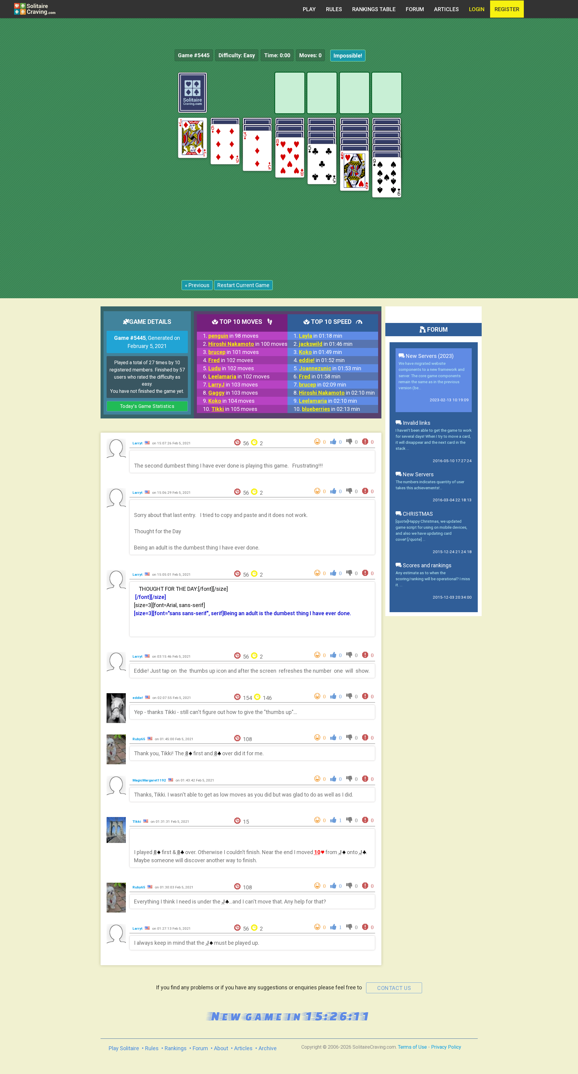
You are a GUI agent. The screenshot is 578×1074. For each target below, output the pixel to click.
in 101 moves (233, 352)
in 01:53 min (330, 368)
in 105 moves (234, 409)
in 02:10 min (337, 393)
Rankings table (374, 9)
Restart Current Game (243, 285)
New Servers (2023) (429, 356)
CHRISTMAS (417, 514)
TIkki (137, 821)
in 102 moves (230, 360)
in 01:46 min (326, 344)
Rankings (176, 1048)
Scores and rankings (427, 565)
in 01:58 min (319, 376)
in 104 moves (231, 401)
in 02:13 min (331, 409)
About (221, 1048)
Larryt (137, 443)
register (507, 9)
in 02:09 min (322, 384)
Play (309, 9)
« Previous (197, 285)
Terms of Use (412, 1047)
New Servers (418, 474)
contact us (394, 988)
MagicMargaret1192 (149, 780)
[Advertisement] (533, 162)
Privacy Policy (446, 1047)
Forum (415, 9)
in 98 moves (233, 336)
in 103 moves (233, 384)
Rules (334, 9)
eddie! (138, 698)
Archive (268, 1048)
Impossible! (348, 55)
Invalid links (416, 423)
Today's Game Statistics (147, 406)
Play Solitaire (124, 1048)
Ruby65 (139, 739)
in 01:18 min (320, 336)
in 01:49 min (320, 352)
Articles (446, 9)
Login (476, 9)
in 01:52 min (322, 360)
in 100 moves (247, 344)
